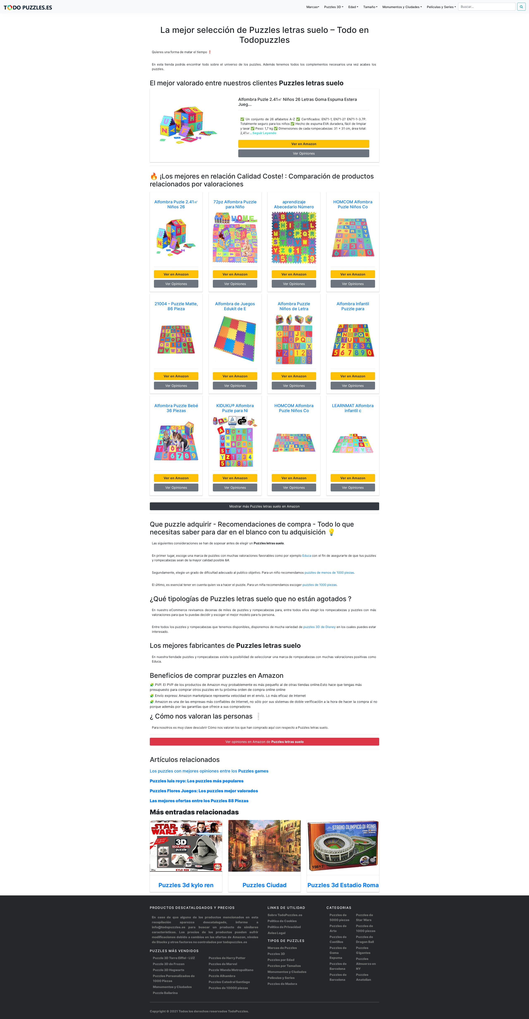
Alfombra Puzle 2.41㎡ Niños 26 (176, 204)
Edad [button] (352, 7)
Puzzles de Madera (282, 984)
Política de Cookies (282, 921)
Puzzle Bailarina (165, 993)
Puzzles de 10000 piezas (228, 988)
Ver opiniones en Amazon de (264, 742)
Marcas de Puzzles (282, 948)
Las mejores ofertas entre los (199, 800)
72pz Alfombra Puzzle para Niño (235, 204)
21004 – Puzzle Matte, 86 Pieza (176, 306)
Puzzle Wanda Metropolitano (231, 970)
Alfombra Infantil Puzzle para (353, 306)
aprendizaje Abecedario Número (294, 204)
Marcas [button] (312, 7)
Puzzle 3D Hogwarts (168, 970)
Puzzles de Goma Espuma (338, 953)
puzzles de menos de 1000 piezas (329, 572)
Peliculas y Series (281, 978)
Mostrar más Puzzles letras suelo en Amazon (264, 506)
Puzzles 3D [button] (332, 7)
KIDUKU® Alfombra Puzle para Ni (235, 408)
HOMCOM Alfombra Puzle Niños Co (352, 204)
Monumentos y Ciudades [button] (400, 7)
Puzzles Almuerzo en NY (366, 964)
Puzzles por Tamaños (284, 966)
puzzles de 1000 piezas (320, 585)
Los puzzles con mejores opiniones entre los (209, 771)
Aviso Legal (276, 933)
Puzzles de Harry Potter (227, 958)
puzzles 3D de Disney (319, 627)
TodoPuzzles (238, 1011)
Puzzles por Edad (281, 960)
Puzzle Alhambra (222, 976)
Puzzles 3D (276, 954)
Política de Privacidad (284, 927)
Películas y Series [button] (440, 7)
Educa (306, 556)
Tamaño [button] (369, 7)
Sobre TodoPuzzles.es (285, 915)
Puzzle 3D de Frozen (169, 964)
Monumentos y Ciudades (172, 987)
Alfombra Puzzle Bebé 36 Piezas (176, 408)
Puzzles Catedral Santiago (229, 982)
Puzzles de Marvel (223, 964)
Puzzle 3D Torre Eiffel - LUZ (174, 958)
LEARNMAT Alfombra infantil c (353, 408)
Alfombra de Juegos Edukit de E (235, 306)
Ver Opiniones (304, 153)
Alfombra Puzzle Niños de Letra (294, 306)
